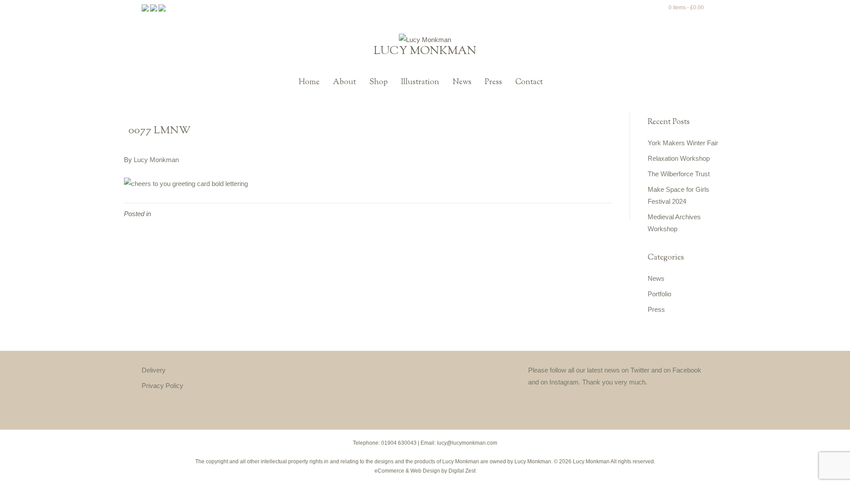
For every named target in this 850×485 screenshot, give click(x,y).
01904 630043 (399, 443)
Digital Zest (461, 471)
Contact (529, 82)
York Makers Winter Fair (683, 143)
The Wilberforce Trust (679, 174)
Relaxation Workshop (679, 158)
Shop (378, 82)
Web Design (425, 471)
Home (309, 82)
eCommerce (389, 471)
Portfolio (659, 294)
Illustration (420, 82)
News (461, 82)
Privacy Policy (162, 385)
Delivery (154, 370)
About (344, 82)
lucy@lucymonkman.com (467, 443)
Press (493, 82)
